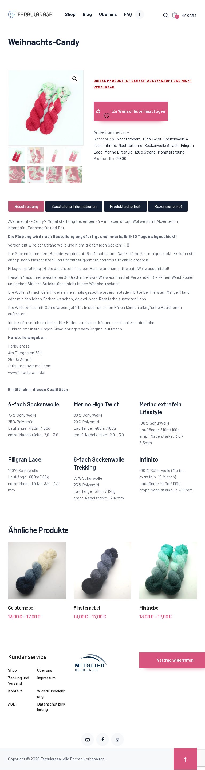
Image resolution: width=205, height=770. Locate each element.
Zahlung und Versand (18, 680)
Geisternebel (21, 607)
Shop (12, 670)
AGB (11, 704)
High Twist (152, 138)
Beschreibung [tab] (26, 206)
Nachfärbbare (129, 138)
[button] (75, 79)
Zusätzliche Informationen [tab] (74, 206)
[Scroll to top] (185, 759)
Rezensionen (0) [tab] (168, 206)
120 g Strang (145, 152)
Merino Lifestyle (118, 152)
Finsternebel (87, 607)
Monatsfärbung (171, 152)
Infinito (110, 145)
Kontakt (15, 690)
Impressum (46, 677)
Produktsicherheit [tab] (125, 206)
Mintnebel (149, 607)
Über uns (44, 670)
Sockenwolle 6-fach (161, 145)
